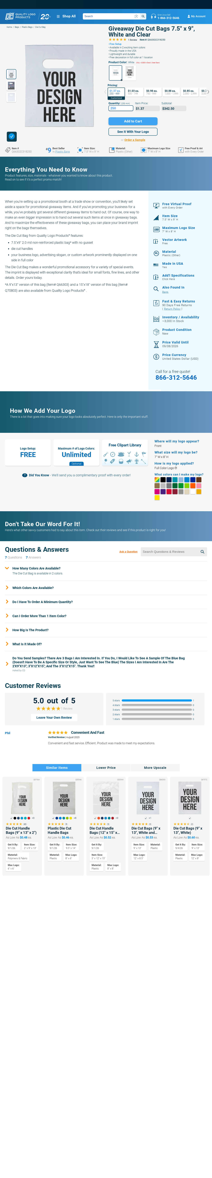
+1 (150, 818)
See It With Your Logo (133, 132)
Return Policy (172, 308)
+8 (75, 818)
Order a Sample (134, 140)
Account (198, 16)
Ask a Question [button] (128, 551)
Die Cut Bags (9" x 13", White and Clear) (146, 830)
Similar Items (57, 768)
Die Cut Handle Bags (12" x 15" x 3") (103, 830)
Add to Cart (133, 121)
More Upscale (155, 768)
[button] (115, 73)
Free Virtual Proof (176, 205)
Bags (17, 27)
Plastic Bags (27, 27)
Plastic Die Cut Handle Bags (59, 830)
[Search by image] (136, 16)
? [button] (175, 468)
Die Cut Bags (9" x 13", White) (187, 830)
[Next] (206, 92)
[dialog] (12, 137)
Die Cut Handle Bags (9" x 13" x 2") (21, 830)
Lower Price (106, 768)
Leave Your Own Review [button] (54, 718)
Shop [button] (69, 16)
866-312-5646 (176, 377)
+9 (33, 818)
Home (9, 27)
